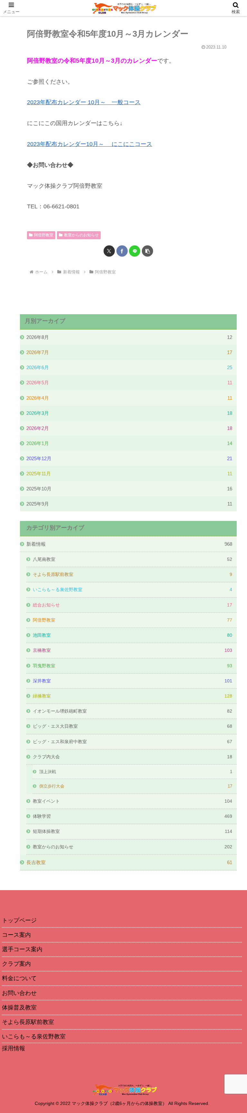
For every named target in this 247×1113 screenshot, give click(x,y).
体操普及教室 (19, 1007)
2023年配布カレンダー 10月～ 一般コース (84, 102)
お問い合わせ (19, 993)
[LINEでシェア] (134, 251)
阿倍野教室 (43, 235)
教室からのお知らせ (81, 235)
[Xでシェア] (109, 251)
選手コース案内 (22, 949)
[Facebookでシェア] (122, 251)
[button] (147, 251)
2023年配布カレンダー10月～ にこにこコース (89, 144)
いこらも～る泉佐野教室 (34, 1036)
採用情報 (13, 1048)
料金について (19, 978)
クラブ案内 (16, 964)
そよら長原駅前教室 (28, 1022)
